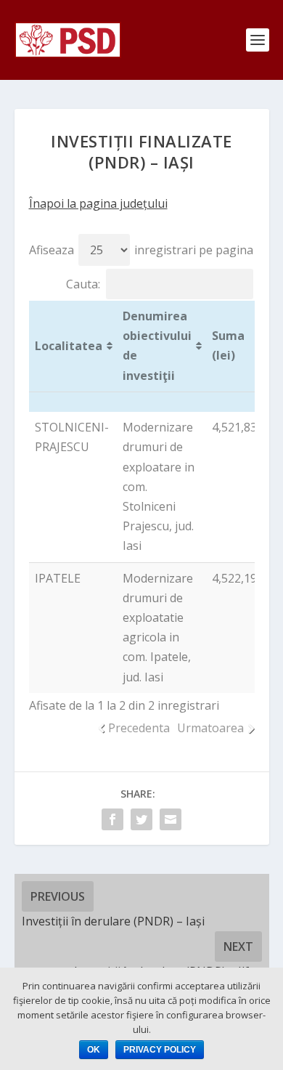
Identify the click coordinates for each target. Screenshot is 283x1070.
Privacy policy (159, 1050)
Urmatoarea (210, 728)
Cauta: (83, 284)
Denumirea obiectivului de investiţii (157, 346)
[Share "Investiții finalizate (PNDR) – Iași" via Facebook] (112, 819)
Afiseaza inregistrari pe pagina (141, 250)
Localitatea (68, 346)
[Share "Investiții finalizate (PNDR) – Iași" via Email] (170, 819)
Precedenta (139, 728)
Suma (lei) (228, 345)
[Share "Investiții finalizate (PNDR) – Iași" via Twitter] (141, 819)
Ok (93, 1050)
